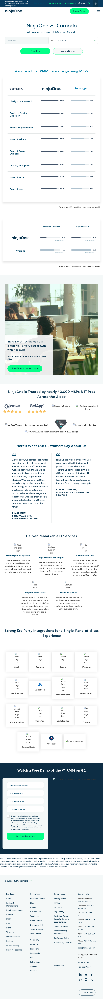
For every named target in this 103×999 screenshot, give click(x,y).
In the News (35, 962)
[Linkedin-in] (80, 974)
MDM (8, 919)
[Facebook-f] (91, 974)
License (33, 971)
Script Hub (34, 916)
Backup (9, 941)
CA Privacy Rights (61, 938)
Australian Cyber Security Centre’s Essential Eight (61, 919)
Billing (8, 928)
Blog (32, 903)
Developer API (36, 925)
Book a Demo (79, 11)
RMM (8, 898)
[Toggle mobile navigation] (98, 11)
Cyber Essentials (61, 926)
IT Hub (33, 907)
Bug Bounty (59, 912)
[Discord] (86, 979)
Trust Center (35, 934)
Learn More (39, 3)
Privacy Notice (60, 898)
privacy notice (27, 827)
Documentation (13, 936)
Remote (9, 915)
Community (35, 953)
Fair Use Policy (84, 967)
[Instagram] (80, 979)
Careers (33, 966)
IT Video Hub (35, 912)
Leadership (35, 949)
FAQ (32, 958)
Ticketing (10, 932)
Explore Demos (55, 3)
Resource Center (37, 898)
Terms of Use (83, 962)
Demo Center (36, 920)
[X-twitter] (91, 979)
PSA (8, 923)
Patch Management (14, 910)
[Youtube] (86, 974)
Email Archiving (12, 945)
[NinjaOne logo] (14, 11)
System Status (36, 929)
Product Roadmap (14, 950)
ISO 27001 (58, 907)
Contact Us (69, 3)
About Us (34, 944)
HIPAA (57, 903)
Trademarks (59, 966)
